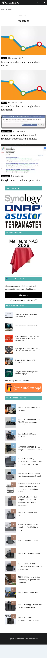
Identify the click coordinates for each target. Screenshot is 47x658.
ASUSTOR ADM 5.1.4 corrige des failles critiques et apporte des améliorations (27, 338)
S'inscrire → (23, 295)
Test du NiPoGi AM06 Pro (28, 593)
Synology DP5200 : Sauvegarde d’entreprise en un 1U (26, 315)
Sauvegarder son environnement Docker (26, 327)
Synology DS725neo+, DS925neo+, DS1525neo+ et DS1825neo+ (27, 350)
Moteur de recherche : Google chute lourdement (20, 108)
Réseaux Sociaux (7, 131)
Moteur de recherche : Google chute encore (20, 63)
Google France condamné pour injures (21, 180)
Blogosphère (5, 176)
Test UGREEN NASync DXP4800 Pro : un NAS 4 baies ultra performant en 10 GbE (30, 461)
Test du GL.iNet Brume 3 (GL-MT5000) (26, 361)
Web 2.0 (4, 58)
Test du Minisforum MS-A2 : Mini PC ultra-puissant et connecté (29, 422)
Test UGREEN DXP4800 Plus (29, 553)
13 (21, 102)
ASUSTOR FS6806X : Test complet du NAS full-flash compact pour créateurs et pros (29, 527)
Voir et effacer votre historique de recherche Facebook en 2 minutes (19, 137)
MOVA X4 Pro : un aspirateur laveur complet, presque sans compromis (29, 579)
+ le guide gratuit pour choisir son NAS (23, 300)
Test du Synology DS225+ (28, 540)
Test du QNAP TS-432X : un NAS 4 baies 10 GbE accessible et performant (30, 566)
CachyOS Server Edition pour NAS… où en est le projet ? (28, 373)
